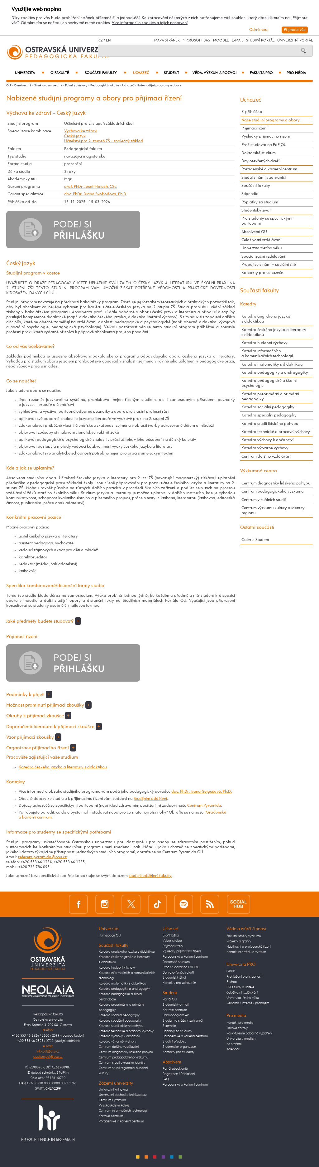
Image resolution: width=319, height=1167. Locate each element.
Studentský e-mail (175, 1005)
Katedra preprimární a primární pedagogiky (270, 396)
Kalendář (233, 1049)
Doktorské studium (258, 153)
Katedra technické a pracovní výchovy (275, 432)
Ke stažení (233, 1044)
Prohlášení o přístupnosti (244, 977)
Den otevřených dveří (178, 973)
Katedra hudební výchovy (264, 343)
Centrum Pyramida (204, 806)
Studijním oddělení (150, 799)
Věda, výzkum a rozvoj (218, 73)
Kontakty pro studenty (178, 1052)
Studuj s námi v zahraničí (263, 178)
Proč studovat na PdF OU (264, 145)
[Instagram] (104, 904)
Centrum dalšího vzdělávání (266, 457)
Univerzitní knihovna (113, 1090)
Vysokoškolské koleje (114, 1105)
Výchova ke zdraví (80, 131)
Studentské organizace (179, 1047)
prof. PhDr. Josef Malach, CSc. (90, 187)
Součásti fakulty (105, 73)
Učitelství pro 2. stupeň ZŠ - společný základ (103, 141)
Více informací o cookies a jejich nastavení (150, 23)
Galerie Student (255, 540)
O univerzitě (22, 85)
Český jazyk (75, 136)
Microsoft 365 (196, 40)
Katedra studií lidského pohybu (269, 424)
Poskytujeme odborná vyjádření (249, 1033)
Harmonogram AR (176, 1015)
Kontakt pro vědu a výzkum (246, 952)
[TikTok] (157, 904)
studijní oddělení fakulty (150, 876)
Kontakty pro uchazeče (262, 273)
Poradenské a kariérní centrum (269, 169)
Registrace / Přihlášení (179, 1074)
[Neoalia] (47, 991)
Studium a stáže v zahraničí (182, 1021)
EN (108, 40)
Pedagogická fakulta (104, 85)
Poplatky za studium (259, 202)
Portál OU (170, 999)
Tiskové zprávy (237, 1028)
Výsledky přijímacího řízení (265, 136)
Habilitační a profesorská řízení (248, 947)
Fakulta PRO (265, 73)
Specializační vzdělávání (263, 257)
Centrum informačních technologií (123, 1111)
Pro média (296, 73)
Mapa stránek (167, 40)
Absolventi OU (254, 232)
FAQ (166, 1079)
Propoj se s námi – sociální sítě (268, 265)
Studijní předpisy (174, 1041)
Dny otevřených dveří (260, 161)
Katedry (248, 304)
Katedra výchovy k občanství (267, 440)
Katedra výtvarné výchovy (264, 448)
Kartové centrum (111, 1116)
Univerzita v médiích (240, 1039)
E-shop (231, 982)
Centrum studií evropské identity (122, 1063)
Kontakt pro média (239, 1023)
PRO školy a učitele (240, 987)
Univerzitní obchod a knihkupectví (123, 1095)
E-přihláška (251, 112)
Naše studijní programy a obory (159, 85)
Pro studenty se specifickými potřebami (266, 221)
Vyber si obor (172, 941)
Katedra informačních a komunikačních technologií (267, 353)
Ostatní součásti (257, 527)
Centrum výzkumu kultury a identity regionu (273, 510)
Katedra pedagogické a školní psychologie (269, 383)
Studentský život (256, 210)
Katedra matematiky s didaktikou (271, 364)
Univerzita (29, 73)
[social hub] (238, 904)
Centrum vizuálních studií (263, 500)
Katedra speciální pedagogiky (269, 415)
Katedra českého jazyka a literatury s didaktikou (63, 767)
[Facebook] (78, 904)
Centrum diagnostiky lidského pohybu (275, 483)
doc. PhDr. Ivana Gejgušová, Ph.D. (201, 792)
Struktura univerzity (48, 85)
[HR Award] (47, 1123)
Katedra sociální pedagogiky (267, 407)
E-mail (237, 40)
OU (8, 85)
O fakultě (64, 73)
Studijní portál (260, 40)
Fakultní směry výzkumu (243, 936)
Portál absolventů (175, 1069)
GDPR (230, 971)
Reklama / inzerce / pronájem (247, 1003)
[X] (130, 904)
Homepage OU (110, 935)
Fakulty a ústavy (76, 85)
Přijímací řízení (254, 128)
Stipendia (250, 194)
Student (175, 73)
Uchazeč (145, 73)
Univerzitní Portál (295, 40)
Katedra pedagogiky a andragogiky (274, 373)
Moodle (221, 40)
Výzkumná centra (258, 471)
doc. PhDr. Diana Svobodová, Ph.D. (95, 194)
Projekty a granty (238, 941)
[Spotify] (183, 904)
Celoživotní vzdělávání (261, 240)
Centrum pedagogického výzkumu (272, 491)
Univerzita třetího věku (261, 248)
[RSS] (209, 904)
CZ (100, 40)
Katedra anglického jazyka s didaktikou (265, 318)
